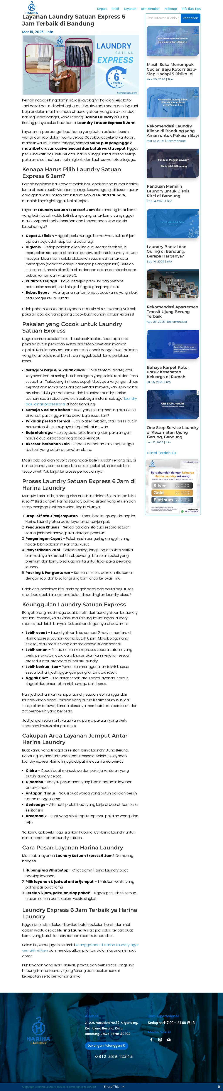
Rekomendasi (176, 141)
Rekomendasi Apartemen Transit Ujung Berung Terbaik (172, 312)
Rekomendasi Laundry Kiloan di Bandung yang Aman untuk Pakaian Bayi (173, 131)
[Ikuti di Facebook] (151, 1039)
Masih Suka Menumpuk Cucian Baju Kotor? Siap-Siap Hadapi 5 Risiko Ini (172, 69)
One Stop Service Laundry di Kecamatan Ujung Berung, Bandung (173, 432)
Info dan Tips (191, 8)
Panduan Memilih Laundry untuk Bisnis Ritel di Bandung (168, 191)
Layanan (130, 8)
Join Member (150, 8)
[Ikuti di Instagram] (160, 1039)
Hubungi (170, 8)
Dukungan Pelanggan (105, 1045)
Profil (115, 8)
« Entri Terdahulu (161, 452)
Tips (170, 79)
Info (50, 31)
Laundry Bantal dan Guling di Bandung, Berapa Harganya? (166, 251)
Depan (102, 8)
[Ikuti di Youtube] (168, 1039)
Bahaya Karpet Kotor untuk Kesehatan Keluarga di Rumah (168, 372)
